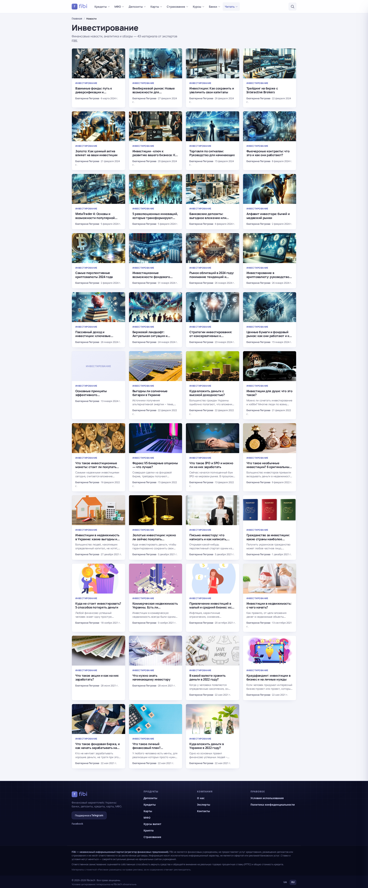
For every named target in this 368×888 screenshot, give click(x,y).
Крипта (149, 830)
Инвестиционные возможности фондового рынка (151, 277)
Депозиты (136, 6)
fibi (80, 6)
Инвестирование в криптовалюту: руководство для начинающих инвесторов (268, 277)
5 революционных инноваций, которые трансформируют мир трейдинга (155, 218)
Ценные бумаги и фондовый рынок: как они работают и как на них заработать (269, 336)
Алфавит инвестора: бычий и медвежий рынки (268, 216)
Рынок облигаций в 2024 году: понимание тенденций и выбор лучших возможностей (211, 277)
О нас (201, 798)
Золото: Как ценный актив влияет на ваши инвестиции (96, 153)
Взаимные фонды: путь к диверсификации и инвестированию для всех (95, 92)
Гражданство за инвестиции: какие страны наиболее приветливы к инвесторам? (268, 539)
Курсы (197, 6)
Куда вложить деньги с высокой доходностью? (207, 393)
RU (293, 882)
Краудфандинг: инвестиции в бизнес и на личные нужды (268, 677)
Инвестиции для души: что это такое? (269, 393)
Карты (154, 6)
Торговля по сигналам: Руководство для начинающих (212, 153)
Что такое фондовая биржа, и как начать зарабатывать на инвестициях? (97, 748)
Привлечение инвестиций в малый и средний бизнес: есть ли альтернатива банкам (212, 607)
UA (285, 882)
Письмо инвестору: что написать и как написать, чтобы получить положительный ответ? (208, 541)
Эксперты (203, 804)
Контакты (203, 811)
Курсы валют (152, 824)
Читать (230, 6)
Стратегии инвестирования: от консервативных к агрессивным (210, 336)
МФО (117, 6)
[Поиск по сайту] (292, 6)
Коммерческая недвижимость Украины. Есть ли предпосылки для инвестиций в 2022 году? (155, 609)
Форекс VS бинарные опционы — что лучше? (155, 465)
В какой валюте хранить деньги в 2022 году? (207, 677)
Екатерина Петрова (87, 98)
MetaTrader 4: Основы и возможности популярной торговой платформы (95, 218)
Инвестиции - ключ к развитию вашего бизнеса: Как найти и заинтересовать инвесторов (155, 157)
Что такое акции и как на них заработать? (97, 677)
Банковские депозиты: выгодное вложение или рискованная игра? (207, 218)
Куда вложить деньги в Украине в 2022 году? (206, 746)
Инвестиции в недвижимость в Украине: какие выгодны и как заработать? (97, 539)
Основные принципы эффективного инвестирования (91, 395)
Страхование (176, 6)
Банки (213, 6)
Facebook (77, 823)
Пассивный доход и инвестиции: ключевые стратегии (93, 336)
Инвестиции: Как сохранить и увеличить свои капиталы (211, 90)
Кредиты (100, 6)
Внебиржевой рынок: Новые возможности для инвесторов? (153, 92)
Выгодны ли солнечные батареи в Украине (150, 393)
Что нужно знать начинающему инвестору (151, 677)
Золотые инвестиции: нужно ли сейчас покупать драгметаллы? (154, 539)
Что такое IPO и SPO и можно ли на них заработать (211, 465)
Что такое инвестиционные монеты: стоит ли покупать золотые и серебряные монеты (96, 469)
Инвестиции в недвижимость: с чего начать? (269, 605)
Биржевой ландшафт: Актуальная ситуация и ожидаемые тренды (150, 336)
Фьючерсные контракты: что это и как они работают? (268, 153)
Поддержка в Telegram (89, 815)
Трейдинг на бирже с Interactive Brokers (262, 90)
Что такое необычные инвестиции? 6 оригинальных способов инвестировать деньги (268, 469)
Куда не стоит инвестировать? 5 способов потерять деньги (98, 605)
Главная (77, 18)
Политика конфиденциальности (273, 804)
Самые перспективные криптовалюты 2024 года (94, 275)
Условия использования (267, 798)
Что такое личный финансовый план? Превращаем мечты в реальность (148, 750)
